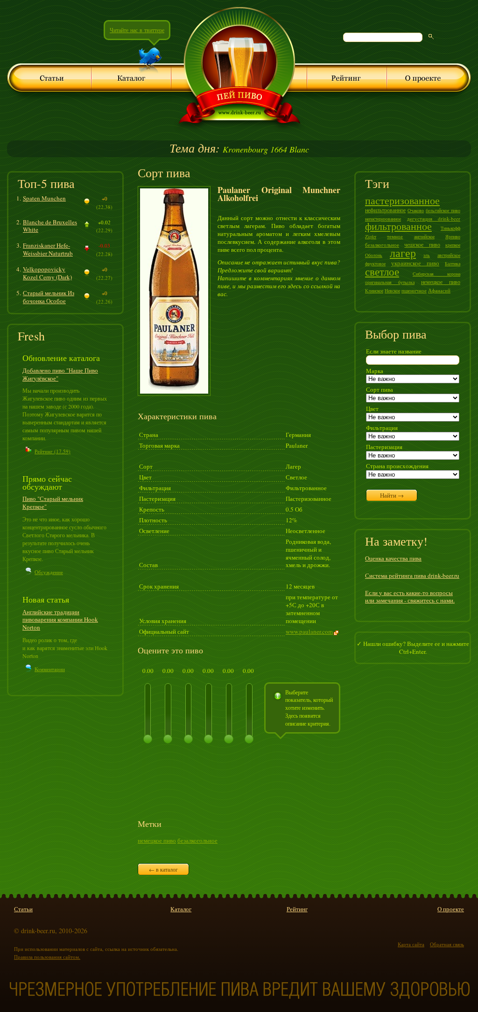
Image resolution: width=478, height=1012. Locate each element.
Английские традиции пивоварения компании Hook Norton (60, 620)
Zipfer (370, 236)
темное (395, 236)
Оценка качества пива (393, 558)
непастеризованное (383, 218)
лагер (403, 252)
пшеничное (414, 290)
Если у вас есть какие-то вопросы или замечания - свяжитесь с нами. (410, 597)
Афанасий (439, 290)
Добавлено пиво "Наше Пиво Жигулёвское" (60, 374)
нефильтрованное (385, 210)
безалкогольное (197, 840)
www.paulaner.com (309, 631)
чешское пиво (422, 244)
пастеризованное (402, 200)
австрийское (448, 255)
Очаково (416, 210)
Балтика (452, 263)
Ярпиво (452, 236)
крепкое (452, 245)
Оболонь (373, 255)
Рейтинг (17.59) (52, 451)
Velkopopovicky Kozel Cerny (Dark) (47, 273)
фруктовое (375, 263)
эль (426, 255)
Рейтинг (297, 909)
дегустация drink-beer (434, 218)
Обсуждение (49, 571)
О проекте (450, 909)
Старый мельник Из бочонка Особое (48, 297)
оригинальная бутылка (390, 282)
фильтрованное (398, 226)
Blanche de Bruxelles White (50, 226)
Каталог (180, 909)
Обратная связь (447, 944)
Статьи (23, 909)
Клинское (374, 290)
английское (424, 236)
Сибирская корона (436, 273)
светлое (382, 271)
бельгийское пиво (443, 210)
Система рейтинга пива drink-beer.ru (412, 575)
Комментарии (50, 668)
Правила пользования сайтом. (47, 956)
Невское (392, 290)
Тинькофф (450, 228)
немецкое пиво (157, 840)
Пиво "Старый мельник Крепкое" (52, 502)
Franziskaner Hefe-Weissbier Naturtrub (48, 249)
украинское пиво (415, 263)
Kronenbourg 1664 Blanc (239, 149)
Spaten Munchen (44, 198)
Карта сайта (411, 944)
